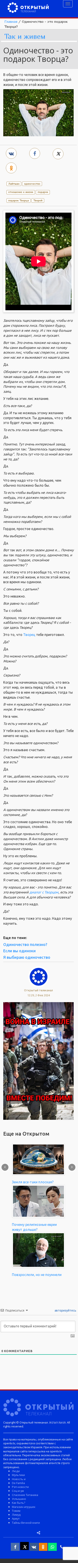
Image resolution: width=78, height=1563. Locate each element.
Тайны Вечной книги (26, 1523)
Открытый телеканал (38, 990)
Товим (16, 1511)
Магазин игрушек (23, 1507)
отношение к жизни (20, 192)
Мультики (18, 1475)
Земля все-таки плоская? (33, 1182)
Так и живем (25, 36)
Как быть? (18, 1503)
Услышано (19, 1499)
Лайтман (14, 183)
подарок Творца (18, 200)
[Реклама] (38, 1060)
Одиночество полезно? (25, 944)
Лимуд (16, 1515)
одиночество (32, 183)
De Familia (18, 1483)
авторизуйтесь (65, 1310)
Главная (10, 21)
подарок (43, 192)
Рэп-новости (20, 1487)
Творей (37, 200)
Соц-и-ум (18, 1491)
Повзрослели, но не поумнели (37, 1275)
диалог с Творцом (43, 892)
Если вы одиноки (19, 951)
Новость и (19, 1479)
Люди (16, 1471)
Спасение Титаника (25, 1495)
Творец (29, 635)
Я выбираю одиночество (26, 957)
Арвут (16, 1518)
